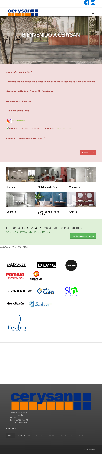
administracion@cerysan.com (22, 422)
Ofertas (63, 435)
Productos (39, 435)
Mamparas (74, 187)
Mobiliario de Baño (48, 187)
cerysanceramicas (19, 120)
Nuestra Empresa (24, 435)
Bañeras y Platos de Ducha (48, 212)
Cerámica (12, 187)
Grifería (73, 211)
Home (10, 435)
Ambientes (51, 435)
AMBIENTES (88, 152)
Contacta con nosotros (83, 236)
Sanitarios (12, 211)
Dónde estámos (76, 435)
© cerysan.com (89, 450)
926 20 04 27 (32, 228)
